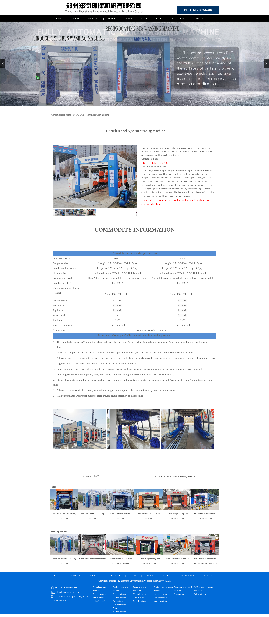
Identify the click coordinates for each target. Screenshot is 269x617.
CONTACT (200, 18)
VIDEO (159, 18)
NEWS (144, 18)
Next (266, 63)
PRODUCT (93, 18)
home (68, 115)
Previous (2, 63)
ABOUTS (74, 18)
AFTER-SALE (179, 18)
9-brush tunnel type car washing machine (177, 476)
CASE (129, 18)
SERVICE (112, 18)
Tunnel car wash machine (97, 115)
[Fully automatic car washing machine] (106, 13)
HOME (58, 18)
